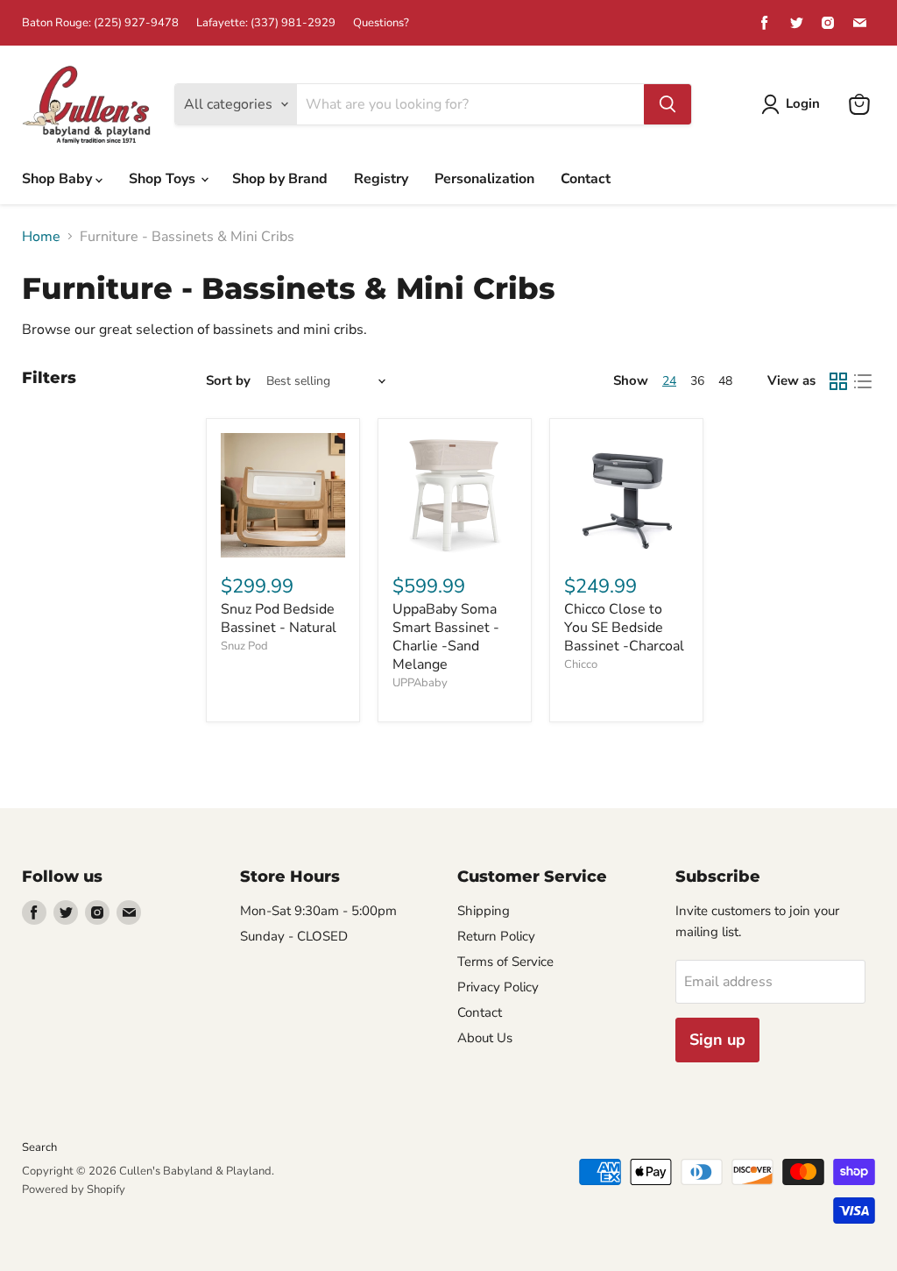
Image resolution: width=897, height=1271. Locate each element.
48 (725, 381)
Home (41, 237)
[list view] (863, 381)
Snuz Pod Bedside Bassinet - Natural (278, 618)
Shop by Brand (280, 178)
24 (669, 381)
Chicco (580, 664)
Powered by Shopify (73, 1189)
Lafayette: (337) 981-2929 (265, 23)
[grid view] (838, 381)
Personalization (484, 178)
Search (39, 1147)
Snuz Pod (244, 646)
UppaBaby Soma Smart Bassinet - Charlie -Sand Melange (445, 637)
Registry (381, 178)
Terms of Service (505, 961)
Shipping (483, 911)
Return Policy (496, 936)
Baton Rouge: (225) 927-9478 (100, 23)
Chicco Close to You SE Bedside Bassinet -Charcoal (624, 628)
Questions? (381, 23)
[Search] (667, 104)
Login (803, 103)
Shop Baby (58, 178)
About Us (484, 1038)
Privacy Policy (498, 987)
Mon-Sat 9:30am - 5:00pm (318, 911)
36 (697, 381)
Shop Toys (164, 178)
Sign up (717, 1039)
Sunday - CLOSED (294, 936)
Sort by (228, 380)
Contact (586, 178)
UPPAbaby (420, 683)
